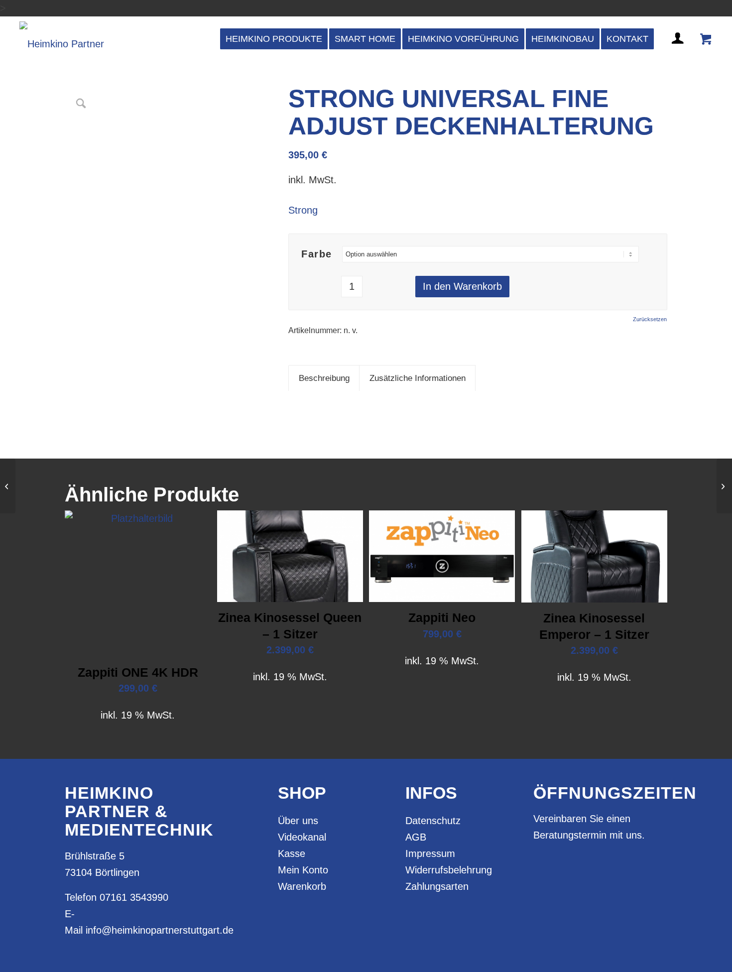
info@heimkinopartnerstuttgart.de (160, 930)
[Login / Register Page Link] (678, 50)
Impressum (430, 853)
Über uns (298, 820)
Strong (303, 210)
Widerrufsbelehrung (448, 869)
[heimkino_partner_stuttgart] (61, 38)
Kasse (291, 853)
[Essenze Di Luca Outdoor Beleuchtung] (724, 486)
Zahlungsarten (437, 886)
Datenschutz (433, 820)
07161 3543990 (134, 897)
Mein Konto (303, 869)
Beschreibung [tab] (324, 378)
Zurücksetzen (650, 319)
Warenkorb (302, 886)
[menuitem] (274, 38)
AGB (415, 837)
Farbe (316, 253)
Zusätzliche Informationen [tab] (417, 378)
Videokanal (302, 837)
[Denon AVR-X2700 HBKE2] (7, 486)
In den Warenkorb (462, 286)
